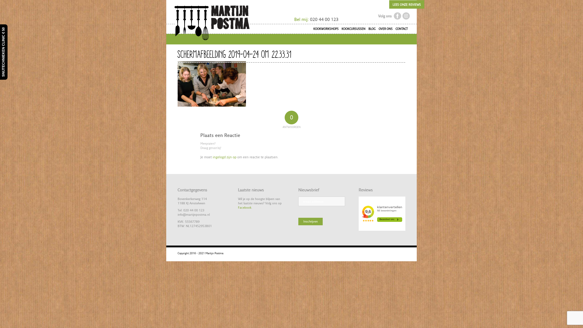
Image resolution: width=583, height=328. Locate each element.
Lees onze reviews (407, 4)
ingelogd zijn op (224, 157)
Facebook (244, 207)
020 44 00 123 (324, 19)
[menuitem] (324, 29)
